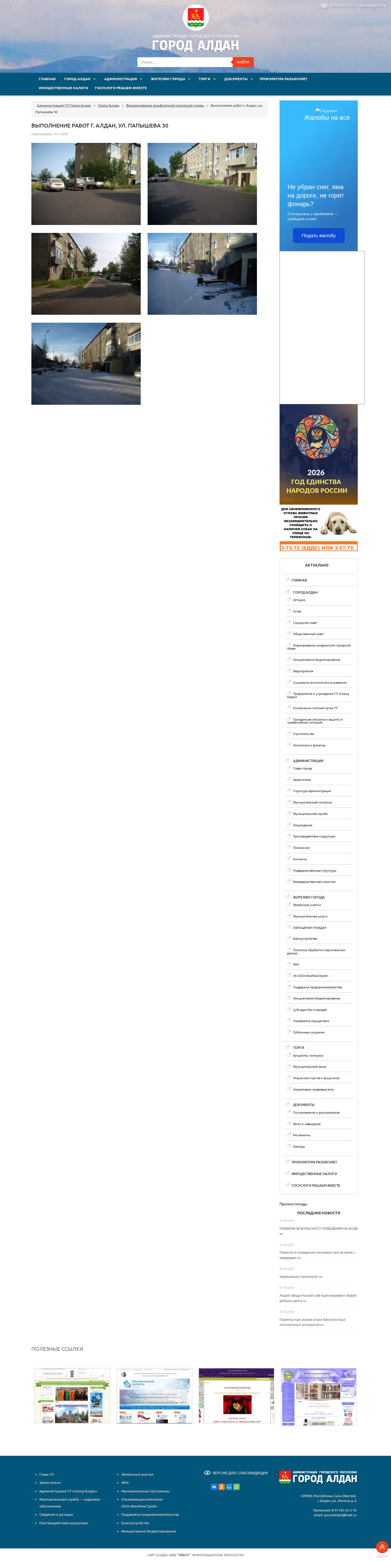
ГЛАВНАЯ (47, 79)
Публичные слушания (309, 1032)
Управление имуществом (311, 1021)
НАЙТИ (243, 62)
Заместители (302, 780)
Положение (301, 848)
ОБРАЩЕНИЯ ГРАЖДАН (309, 928)
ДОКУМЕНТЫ (236, 79)
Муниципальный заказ (309, 1067)
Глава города (302, 768)
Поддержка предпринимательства (317, 987)
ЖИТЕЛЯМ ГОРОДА (168, 79)
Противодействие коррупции (314, 836)
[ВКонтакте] (214, 1486)
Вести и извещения (307, 1124)
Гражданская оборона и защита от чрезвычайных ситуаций (315, 720)
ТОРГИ (205, 79)
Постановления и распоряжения (316, 1112)
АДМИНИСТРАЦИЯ (121, 79)
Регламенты (301, 1135)
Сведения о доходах (56, 1514)
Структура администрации (312, 791)
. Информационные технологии (206, 1555)
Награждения (302, 825)
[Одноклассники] (221, 1486)
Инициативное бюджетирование (316, 660)
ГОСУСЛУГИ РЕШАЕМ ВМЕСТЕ (121, 88)
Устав (297, 611)
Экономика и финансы (309, 745)
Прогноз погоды (293, 1204)
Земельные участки (307, 905)
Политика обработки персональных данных (316, 951)
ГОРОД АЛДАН (78, 79)
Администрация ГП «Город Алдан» (68, 1491)
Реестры (299, 1146)
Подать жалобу (319, 235)
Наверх (382, 1556)
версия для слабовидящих (358, 6)
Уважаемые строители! (299, 1276)
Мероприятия (303, 671)
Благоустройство (305, 938)
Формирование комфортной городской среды (319, 646)
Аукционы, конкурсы (308, 1055)
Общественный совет (308, 634)
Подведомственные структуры (314, 870)
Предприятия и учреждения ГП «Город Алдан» (318, 695)
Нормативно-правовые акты (313, 1089)
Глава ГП (46, 1474)
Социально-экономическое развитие (320, 682)
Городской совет (305, 623)
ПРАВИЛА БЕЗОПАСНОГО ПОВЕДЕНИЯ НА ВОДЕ (319, 1228)
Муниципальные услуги (310, 916)
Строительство (303, 734)
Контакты (300, 859)
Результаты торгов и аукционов (316, 1078)
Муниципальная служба (310, 814)
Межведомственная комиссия (314, 882)
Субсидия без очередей (310, 1010)
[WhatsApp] (236, 1486)
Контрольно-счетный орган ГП (315, 708)
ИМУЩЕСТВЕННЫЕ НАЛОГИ (63, 88)
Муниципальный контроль (312, 802)
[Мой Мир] (229, 1486)
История (299, 600)
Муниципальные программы (145, 1491)
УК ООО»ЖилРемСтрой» (310, 976)
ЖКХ (296, 964)
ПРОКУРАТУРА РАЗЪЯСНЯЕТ (283, 79)
